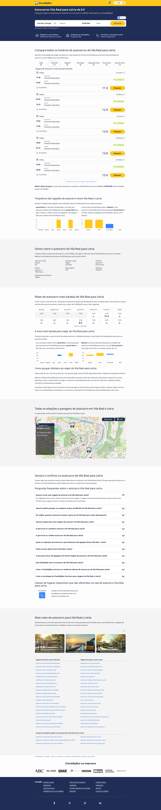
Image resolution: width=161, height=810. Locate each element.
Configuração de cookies (80, 788)
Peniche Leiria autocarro (88, 710)
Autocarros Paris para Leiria (89, 707)
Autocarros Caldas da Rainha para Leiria (93, 680)
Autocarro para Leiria (88, 756)
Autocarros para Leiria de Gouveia (91, 693)
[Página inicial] (43, 3)
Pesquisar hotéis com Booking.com (47, 28)
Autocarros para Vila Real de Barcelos (48, 673)
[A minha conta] (109, 3)
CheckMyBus (39, 756)
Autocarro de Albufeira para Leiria (91, 666)
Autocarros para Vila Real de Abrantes (48, 663)
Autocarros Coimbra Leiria (88, 683)
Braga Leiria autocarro (87, 676)
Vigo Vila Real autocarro (43, 720)
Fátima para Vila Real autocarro (46, 687)
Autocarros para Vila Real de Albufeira (48, 666)
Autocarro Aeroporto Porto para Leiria (92, 743)
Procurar (117, 88)
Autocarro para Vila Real (72, 756)
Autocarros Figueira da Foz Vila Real (47, 690)
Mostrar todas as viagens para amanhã (81, 181)
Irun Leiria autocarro (87, 700)
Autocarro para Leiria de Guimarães (91, 697)
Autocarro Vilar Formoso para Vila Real (48, 727)
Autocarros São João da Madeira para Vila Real (50, 707)
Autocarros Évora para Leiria (89, 687)
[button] (89, 450)
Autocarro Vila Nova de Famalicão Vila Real (49, 723)
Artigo (98, 788)
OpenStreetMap (115, 457)
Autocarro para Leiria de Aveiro (90, 673)
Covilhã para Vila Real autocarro (46, 680)
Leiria (121, 419)
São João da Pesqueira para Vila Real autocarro (51, 710)
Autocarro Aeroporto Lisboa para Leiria (92, 740)
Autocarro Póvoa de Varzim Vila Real (47, 703)
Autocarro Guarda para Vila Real (46, 693)
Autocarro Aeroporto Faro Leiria (90, 737)
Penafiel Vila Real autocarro (44, 700)
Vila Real (109, 419)
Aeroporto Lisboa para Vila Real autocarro (49, 737)
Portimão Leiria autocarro (88, 713)
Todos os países (102, 791)
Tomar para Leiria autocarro (89, 723)
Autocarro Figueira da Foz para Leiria (92, 690)
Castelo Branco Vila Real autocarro (47, 676)
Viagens (73, 791)
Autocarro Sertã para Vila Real (45, 713)
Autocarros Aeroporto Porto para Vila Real (49, 743)
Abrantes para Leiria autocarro (90, 663)
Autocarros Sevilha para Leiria (90, 720)
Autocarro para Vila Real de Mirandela (48, 697)
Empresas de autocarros (53, 791)
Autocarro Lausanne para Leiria (90, 703)
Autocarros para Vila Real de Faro (46, 683)
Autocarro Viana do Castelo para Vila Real (49, 717)
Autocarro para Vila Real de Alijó (46, 670)
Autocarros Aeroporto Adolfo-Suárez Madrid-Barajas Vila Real (55, 740)
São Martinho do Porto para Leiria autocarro (94, 717)
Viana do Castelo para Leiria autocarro (92, 727)
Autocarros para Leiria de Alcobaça (91, 670)
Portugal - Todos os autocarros (54, 756)
